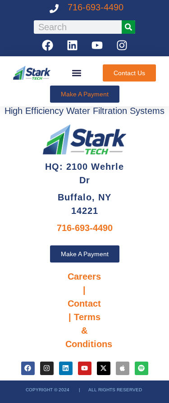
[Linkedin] (72, 45)
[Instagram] (121, 45)
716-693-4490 (95, 7)
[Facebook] (47, 45)
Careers (84, 276)
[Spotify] (141, 368)
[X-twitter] (103, 368)
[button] (76, 72)
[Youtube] (97, 45)
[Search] (128, 27)
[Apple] (122, 368)
